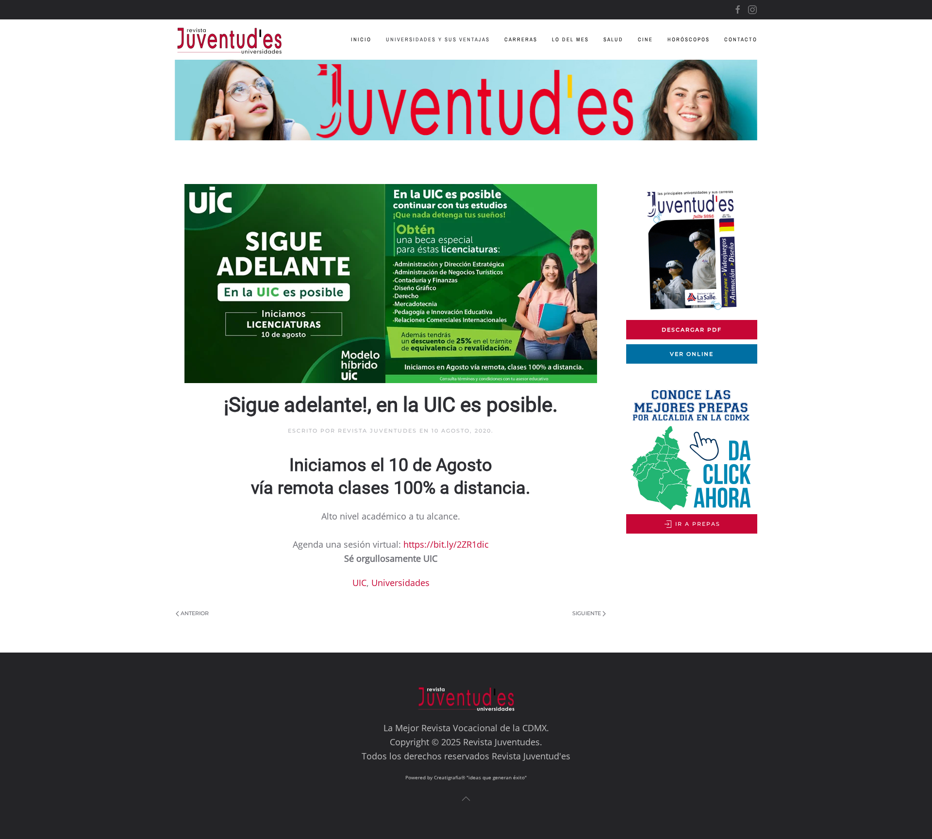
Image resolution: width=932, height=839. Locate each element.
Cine (645, 39)
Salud (613, 39)
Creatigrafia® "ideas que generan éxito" (480, 777)
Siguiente (586, 613)
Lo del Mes (570, 39)
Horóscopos (688, 39)
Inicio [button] (361, 39)
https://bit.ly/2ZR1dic (446, 544)
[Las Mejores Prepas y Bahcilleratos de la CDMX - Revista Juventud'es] (466, 100)
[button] (466, 799)
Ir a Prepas (696, 523)
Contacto (740, 39)
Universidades (400, 582)
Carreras (520, 39)
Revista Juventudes (377, 430)
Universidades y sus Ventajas (438, 39)
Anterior (195, 613)
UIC (359, 582)
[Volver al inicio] (237, 39)
